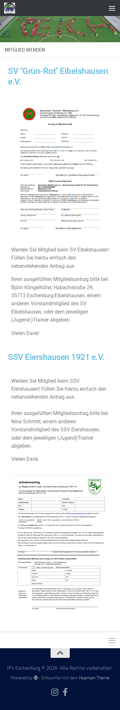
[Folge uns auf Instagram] (55, 692)
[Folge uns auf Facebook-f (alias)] (65, 692)
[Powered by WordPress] (36, 677)
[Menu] (112, 8)
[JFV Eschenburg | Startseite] (11, 8)
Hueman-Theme (94, 678)
